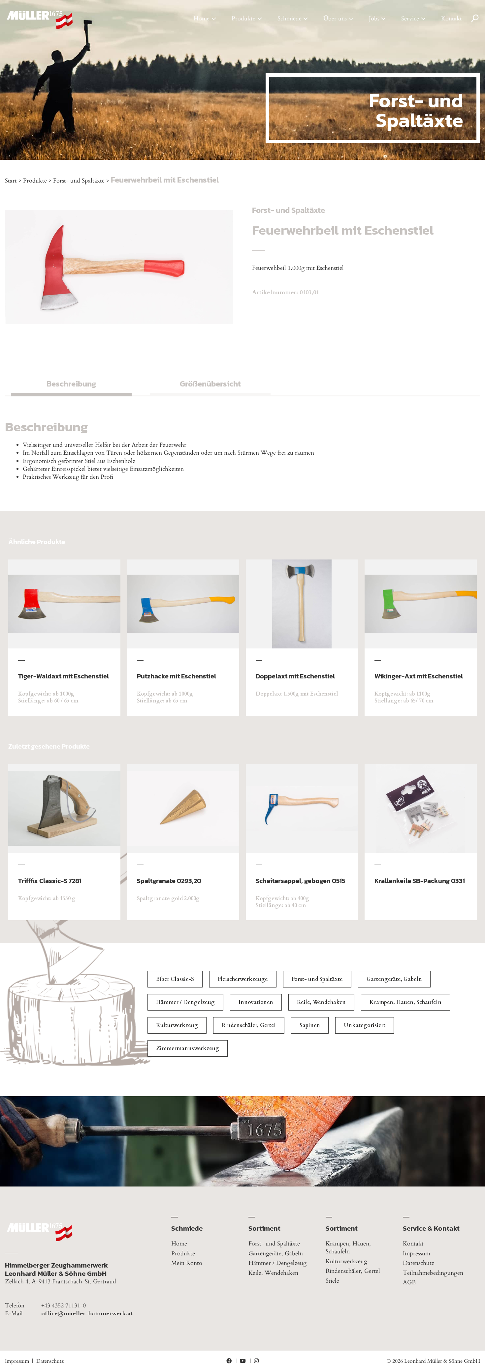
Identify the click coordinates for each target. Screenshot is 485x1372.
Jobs (374, 19)
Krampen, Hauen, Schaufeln (405, 1002)
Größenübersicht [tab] (210, 383)
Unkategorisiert (364, 1025)
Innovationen (256, 1002)
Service (410, 19)
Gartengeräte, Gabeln (394, 979)
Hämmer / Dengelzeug (185, 1002)
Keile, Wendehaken (321, 1002)
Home (202, 19)
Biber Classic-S (175, 979)
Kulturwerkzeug (177, 1025)
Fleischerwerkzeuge (243, 979)
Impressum (416, 1253)
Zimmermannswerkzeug (187, 1048)
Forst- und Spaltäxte (79, 181)
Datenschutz (418, 1263)
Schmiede (289, 19)
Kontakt (451, 19)
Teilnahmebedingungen (433, 1273)
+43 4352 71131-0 (63, 1306)
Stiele (332, 1281)
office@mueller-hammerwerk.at (87, 1314)
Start (11, 181)
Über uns (335, 19)
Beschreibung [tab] (71, 383)
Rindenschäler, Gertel (249, 1025)
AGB (409, 1282)
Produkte (243, 19)
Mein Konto (186, 1263)
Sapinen (310, 1025)
